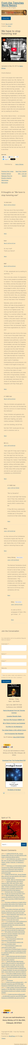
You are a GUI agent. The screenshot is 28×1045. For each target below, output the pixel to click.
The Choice (9, 980)
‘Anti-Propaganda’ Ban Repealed (14, 733)
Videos (9, 26)
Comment (5, 644)
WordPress (12, 1036)
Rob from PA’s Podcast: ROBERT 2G (14, 719)
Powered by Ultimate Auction (20, 1044)
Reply (5, 233)
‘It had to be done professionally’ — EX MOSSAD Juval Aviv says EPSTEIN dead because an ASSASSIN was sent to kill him (14, 983)
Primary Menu (6, 18)
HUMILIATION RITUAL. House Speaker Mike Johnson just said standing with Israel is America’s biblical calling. (14, 855)
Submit (24, 844)
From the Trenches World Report (12, 4)
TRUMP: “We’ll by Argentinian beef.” (15, 879)
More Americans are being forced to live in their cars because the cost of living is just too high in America (13, 957)
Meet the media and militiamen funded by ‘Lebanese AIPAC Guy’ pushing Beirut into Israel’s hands (13, 952)
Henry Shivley (19, 164)
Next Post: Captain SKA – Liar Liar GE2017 (21, 174)
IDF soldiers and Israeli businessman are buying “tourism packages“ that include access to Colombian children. (13, 933)
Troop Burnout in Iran (10, 937)
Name (3, 654)
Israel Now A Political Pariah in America (15, 949)
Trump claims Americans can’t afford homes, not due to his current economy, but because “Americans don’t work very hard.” (13, 910)
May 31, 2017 (9, 24)
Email (3, 661)
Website (4, 668)
